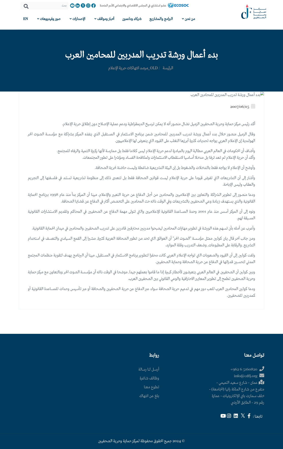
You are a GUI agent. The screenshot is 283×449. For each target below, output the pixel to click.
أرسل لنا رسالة (148, 370)
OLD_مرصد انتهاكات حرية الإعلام (133, 68)
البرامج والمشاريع (161, 19)
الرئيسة (168, 68)
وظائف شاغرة (149, 378)
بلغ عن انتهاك (149, 396)
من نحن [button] (189, 19)
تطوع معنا (151, 387)
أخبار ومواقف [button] (105, 19)
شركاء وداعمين (132, 19)
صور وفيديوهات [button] (50, 19)
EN (25, 19)
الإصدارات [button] (78, 19)
